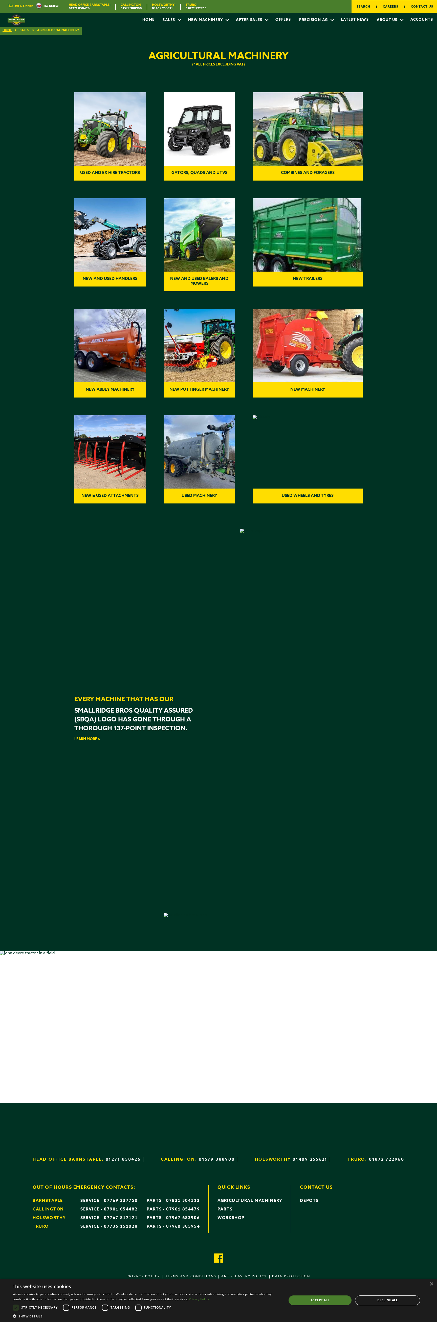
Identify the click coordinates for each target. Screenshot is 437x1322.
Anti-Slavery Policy (244, 1276)
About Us (388, 20)
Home (148, 20)
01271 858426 (79, 8)
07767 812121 (121, 1218)
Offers (283, 20)
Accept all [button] (320, 1300)
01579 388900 (131, 8)
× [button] (431, 1284)
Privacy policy (143, 1276)
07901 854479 (183, 1209)
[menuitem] (148, 20)
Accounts (421, 20)
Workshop (231, 1218)
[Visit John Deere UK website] (20, 7)
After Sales (250, 20)
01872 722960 (196, 8)
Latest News (355, 20)
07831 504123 (183, 1201)
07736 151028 (121, 1227)
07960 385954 (183, 1227)
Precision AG (314, 20)
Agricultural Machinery (249, 1201)
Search (363, 6)
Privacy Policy (199, 1299)
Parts (224, 1209)
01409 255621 (162, 8)
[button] (146, 1316)
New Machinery (206, 20)
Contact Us (422, 6)
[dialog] (218, 1300)
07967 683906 (183, 1218)
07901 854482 (121, 1209)
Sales (169, 20)
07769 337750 (121, 1201)
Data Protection (291, 1276)
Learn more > (87, 739)
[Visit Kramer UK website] (46, 6)
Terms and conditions (190, 1276)
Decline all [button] (387, 1300)
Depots (309, 1201)
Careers (390, 6)
